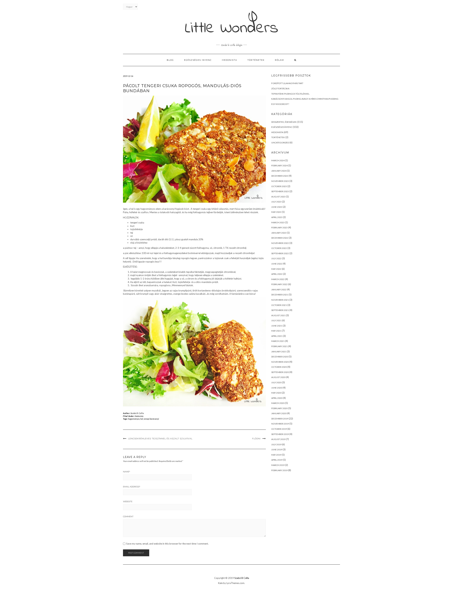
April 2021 (276, 336)
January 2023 (278, 232)
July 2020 (276, 382)
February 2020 (279, 408)
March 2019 (277, 465)
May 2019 (276, 454)
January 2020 (278, 413)
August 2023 (278, 196)
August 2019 (278, 439)
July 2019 (276, 444)
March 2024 (277, 160)
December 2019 (279, 418)
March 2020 (277, 403)
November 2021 (280, 299)
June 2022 (276, 263)
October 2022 (279, 248)
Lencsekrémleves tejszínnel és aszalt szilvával (160, 438)
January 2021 (278, 351)
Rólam (279, 60)
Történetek (256, 60)
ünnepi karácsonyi (151, 419)
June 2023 (276, 207)
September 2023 (280, 191)
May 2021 (276, 330)
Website (127, 501)
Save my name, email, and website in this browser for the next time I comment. (167, 544)
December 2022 (279, 237)
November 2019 (280, 423)
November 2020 (280, 361)
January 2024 (278, 170)
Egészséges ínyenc (281, 127)
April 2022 (276, 274)
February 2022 (279, 284)
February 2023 (279, 227)
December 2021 (279, 294)
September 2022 (280, 253)
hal (141, 419)
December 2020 (279, 356)
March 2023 (277, 222)
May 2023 (276, 212)
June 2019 (276, 449)
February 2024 (279, 165)
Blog (170, 60)
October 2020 (279, 367)
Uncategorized (280, 142)
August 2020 (278, 377)
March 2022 (277, 279)
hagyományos (134, 419)
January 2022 (278, 289)
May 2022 (276, 269)
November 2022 (280, 243)
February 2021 (279, 346)
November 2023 (280, 181)
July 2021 (276, 320)
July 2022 (276, 258)
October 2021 (279, 305)
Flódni (256, 438)
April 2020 (276, 398)
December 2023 (279, 175)
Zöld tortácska (280, 88)
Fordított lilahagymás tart (287, 83)
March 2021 (277, 341)
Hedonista (229, 60)
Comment (128, 516)
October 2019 (279, 429)
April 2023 (276, 217)
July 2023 (276, 201)
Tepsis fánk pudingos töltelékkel (290, 93)
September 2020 (280, 372)
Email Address (131, 486)
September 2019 (280, 434)
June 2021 (276, 325)
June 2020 (276, 387)
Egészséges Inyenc (198, 60)
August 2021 (278, 315)
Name (126, 471)
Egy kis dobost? (280, 104)
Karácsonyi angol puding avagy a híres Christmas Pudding (304, 98)
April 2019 (276, 459)
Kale (220, 583)
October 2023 (279, 186)
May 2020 (276, 392)
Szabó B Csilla (137, 413)
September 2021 (280, 310)
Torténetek (278, 137)
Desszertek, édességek (284, 122)
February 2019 (279, 470)
